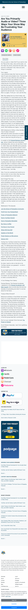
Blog (2, 584)
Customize (14, 604)
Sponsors (17, 578)
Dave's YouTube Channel (8, 218)
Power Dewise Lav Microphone (9, 236)
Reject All (14, 600)
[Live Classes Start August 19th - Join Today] (14, 332)
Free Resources (4, 586)
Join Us (16, 586)
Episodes (3, 576)
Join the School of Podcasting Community (12, 209)
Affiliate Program (18, 584)
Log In (16, 576)
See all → (3, 473)
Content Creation (6, 476)
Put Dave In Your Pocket (7, 227)
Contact (2, 580)
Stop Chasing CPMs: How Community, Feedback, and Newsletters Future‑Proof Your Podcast (13, 521)
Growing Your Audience (8, 462)
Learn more (8, 596)
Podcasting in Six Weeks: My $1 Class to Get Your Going (12, 410)
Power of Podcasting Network (9, 215)
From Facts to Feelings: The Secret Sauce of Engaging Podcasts (14, 485)
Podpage (17, 580)
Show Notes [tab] (5, 58)
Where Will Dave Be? (6, 230)
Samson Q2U (4, 239)
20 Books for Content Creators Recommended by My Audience (13, 516)
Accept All (14, 607)
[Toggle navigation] (23, 7)
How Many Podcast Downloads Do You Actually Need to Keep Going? (13, 465)
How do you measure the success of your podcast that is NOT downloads (14, 534)
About (2, 578)
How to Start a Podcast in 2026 (8, 417)
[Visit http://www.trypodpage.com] (10, 449)
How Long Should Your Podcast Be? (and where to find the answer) (14, 529)
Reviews (3, 582)
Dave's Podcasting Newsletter (9, 221)
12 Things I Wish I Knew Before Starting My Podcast (13, 414)
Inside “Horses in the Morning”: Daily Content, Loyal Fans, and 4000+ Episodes (13, 480)
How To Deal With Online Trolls (8, 525)
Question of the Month (7, 233)
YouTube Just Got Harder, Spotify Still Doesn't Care (13, 470)
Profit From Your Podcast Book (9, 212)
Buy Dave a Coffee (6, 224)
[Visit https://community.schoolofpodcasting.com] (10, 430)
